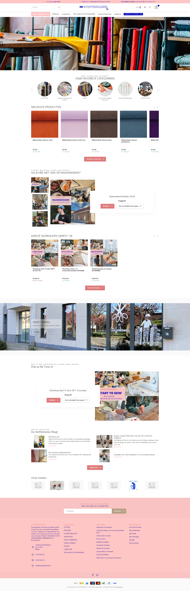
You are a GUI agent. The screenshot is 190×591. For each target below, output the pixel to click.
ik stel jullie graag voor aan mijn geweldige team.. (110, 531)
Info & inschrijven (94, 288)
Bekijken (106, 206)
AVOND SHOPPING (102, 554)
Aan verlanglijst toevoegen (128, 206)
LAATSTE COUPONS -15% (133, 14)
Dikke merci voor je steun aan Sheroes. (108, 558)
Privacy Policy (100, 539)
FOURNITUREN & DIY (70, 533)
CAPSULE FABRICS (70, 543)
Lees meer (52, 445)
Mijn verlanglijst (134, 537)
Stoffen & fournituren (103, 548)
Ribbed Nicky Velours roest (43, 140)
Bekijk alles (94, 467)
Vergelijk (132, 540)
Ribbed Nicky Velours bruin (102, 140)
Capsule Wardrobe (104, 14)
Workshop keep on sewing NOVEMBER (101, 270)
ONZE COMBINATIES (70, 540)
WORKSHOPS (68, 537)
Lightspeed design (108, 587)
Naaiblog (117, 14)
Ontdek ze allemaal (94, 159)
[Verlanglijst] (150, 7)
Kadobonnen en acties (103, 536)
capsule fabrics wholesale (104, 551)
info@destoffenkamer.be (43, 565)
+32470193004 (40, 554)
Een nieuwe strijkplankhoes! (59, 452)
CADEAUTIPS (68, 549)
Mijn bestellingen (134, 530)
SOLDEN (66, 546)
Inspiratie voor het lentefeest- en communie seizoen (134, 454)
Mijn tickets (132, 533)
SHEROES (55, 14)
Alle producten (134, 543)
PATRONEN (67, 530)
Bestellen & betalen (102, 542)
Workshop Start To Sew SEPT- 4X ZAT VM (44, 270)
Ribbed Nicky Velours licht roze (73, 140)
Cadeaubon (66, 14)
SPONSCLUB (53, 437)
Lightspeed (98, 587)
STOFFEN (67, 527)
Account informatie (135, 527)
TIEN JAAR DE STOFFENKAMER (84, 14)
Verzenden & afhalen (103, 545)
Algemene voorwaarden (104, 527)
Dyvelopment (119, 587)
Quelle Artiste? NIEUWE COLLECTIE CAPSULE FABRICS (133, 437)
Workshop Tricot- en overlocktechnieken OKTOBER (73, 270)
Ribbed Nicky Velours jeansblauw (129, 141)
